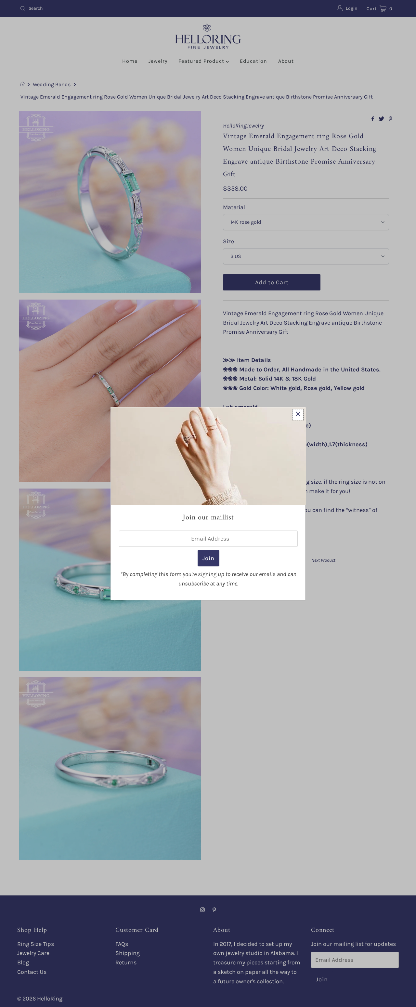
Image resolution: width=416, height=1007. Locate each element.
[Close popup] (298, 414)
